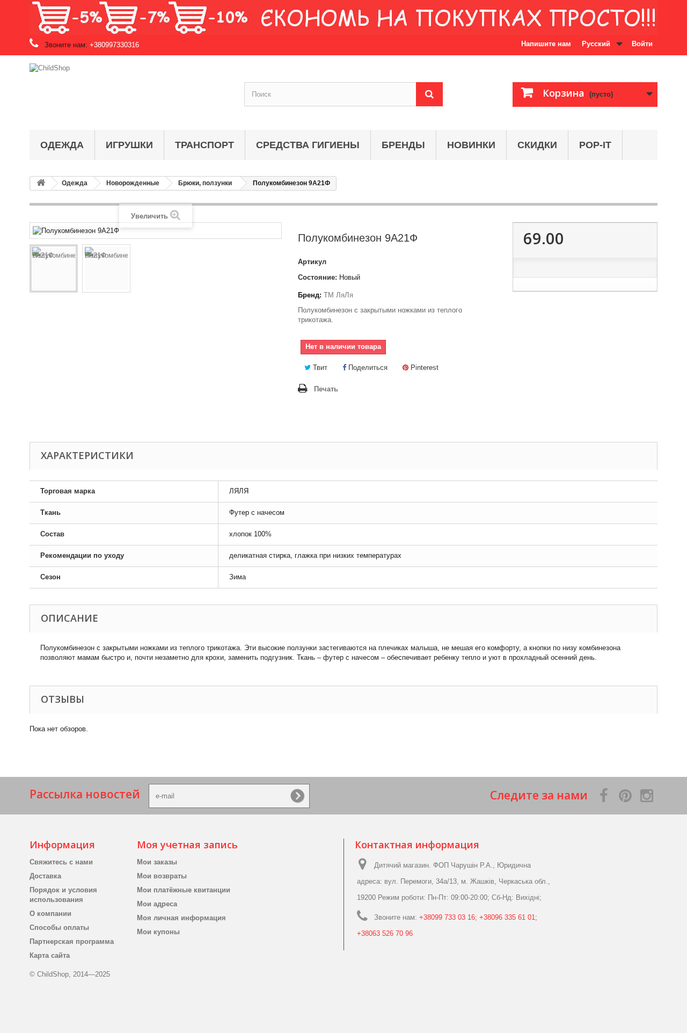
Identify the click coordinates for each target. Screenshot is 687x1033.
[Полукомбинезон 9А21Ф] (53, 268)
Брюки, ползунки (205, 183)
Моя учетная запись (187, 844)
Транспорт (204, 145)
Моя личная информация (181, 918)
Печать (326, 389)
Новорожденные (132, 183)
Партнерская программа (72, 941)
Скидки (537, 145)
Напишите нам (546, 44)
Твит (319, 367)
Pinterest (423, 367)
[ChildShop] (129, 90)
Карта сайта (50, 955)
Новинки (471, 145)
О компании (50, 914)
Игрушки (129, 145)
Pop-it (595, 145)
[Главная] (41, 183)
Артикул (312, 262)
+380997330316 (114, 45)
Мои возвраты (162, 876)
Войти (642, 44)
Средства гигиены (308, 145)
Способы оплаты (59, 927)
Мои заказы (157, 862)
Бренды (403, 145)
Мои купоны (158, 932)
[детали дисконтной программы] (343, 17)
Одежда (62, 145)
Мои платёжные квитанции (183, 890)
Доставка (45, 876)
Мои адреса (157, 904)
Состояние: (317, 277)
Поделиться (367, 367)
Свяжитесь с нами (61, 862)
